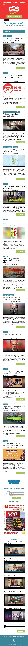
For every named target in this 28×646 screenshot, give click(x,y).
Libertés (9, 36)
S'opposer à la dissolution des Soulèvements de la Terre (12, 77)
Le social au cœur (8, 147)
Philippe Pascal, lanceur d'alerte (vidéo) (12, 115)
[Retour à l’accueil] (14, 640)
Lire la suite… (21, 68)
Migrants (6, 295)
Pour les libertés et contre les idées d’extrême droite (13, 444)
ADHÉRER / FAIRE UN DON (14, 16)
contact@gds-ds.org (16, 644)
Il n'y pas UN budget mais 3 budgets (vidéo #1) (15, 592)
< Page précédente (14, 480)
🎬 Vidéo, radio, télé (8, 111)
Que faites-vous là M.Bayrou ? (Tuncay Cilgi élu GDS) (15, 542)
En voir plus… (21, 631)
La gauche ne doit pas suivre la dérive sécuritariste (14, 408)
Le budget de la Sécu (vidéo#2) (13, 608)
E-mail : (7, 493)
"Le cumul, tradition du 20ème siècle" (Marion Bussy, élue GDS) (14, 559)
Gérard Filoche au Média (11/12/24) (14, 576)
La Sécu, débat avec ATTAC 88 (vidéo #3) (14, 624)
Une (5, 36)
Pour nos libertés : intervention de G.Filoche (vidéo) (13, 372)
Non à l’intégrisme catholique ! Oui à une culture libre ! (12, 261)
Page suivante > (14, 483)
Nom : (7, 491)
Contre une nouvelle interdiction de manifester (13, 39)
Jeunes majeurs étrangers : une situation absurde (13, 298)
